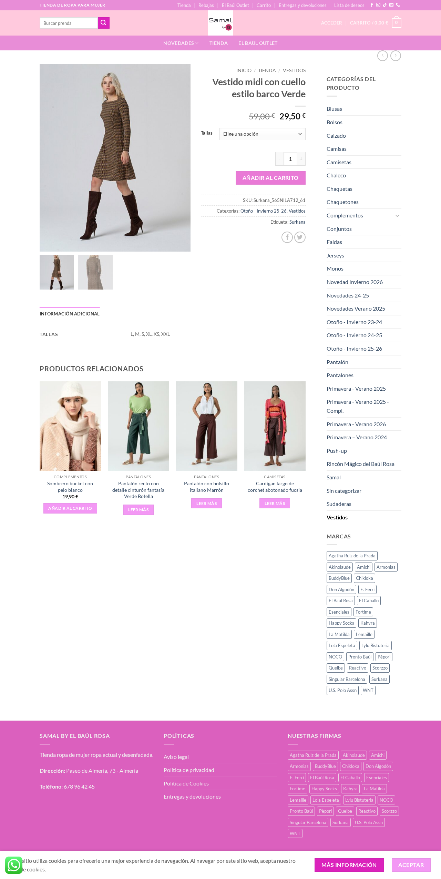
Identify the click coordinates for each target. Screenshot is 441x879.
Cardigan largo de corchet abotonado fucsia (275, 486)
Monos (335, 268)
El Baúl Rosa (341, 600)
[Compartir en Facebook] (287, 237)
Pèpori (384, 657)
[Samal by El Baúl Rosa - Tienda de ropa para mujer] (221, 23)
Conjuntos (339, 228)
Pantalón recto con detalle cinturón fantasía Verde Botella (138, 489)
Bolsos (334, 122)
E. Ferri (367, 589)
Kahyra (367, 623)
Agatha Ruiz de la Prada (352, 555)
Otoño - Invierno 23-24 (354, 322)
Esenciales (339, 612)
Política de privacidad (189, 769)
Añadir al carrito (271, 178)
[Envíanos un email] (391, 5)
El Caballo (369, 600)
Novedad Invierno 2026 (355, 282)
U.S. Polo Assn (343, 690)
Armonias (386, 567)
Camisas (337, 148)
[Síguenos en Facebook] (372, 5)
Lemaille (364, 634)
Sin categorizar (344, 490)
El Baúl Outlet (235, 5)
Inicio (244, 70)
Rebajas (206, 5)
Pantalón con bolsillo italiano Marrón (206, 486)
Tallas (207, 133)
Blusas (334, 108)
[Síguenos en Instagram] (378, 5)
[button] (375, 23)
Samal (334, 477)
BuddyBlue (339, 578)
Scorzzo (380, 668)
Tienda (184, 5)
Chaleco (336, 175)
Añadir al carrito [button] (70, 508)
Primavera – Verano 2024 (357, 437)
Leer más (138, 509)
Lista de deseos (349, 5)
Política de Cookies (186, 783)
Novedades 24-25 (348, 295)
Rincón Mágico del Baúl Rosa (360, 463)
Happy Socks (341, 623)
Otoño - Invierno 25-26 (354, 348)
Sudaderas (339, 503)
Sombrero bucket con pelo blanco (70, 486)
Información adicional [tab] (70, 313)
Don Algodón (341, 589)
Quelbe (336, 668)
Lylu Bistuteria (375, 645)
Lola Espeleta (342, 645)
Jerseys (335, 255)
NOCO (335, 657)
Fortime (363, 612)
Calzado (336, 135)
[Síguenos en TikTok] (385, 5)
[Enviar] (104, 23)
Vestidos (337, 517)
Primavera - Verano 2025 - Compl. (358, 406)
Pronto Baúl (359, 657)
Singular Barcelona (347, 679)
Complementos (345, 215)
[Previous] (40, 454)
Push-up (337, 450)
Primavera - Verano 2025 (356, 388)
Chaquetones (343, 201)
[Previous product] (395, 55)
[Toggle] (397, 215)
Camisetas (339, 162)
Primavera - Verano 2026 (356, 424)
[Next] (305, 454)
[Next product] (382, 55)
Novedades (178, 43)
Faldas (334, 241)
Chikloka (364, 578)
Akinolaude (340, 567)
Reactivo (357, 668)
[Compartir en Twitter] (300, 237)
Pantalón (337, 362)
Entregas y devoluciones (303, 5)
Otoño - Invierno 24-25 (354, 335)
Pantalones (340, 375)
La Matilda (339, 634)
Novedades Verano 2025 (356, 308)
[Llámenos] (398, 5)
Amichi (363, 567)
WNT (368, 690)
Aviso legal (176, 756)
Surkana (379, 679)
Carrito (264, 5)
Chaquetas (339, 188)
